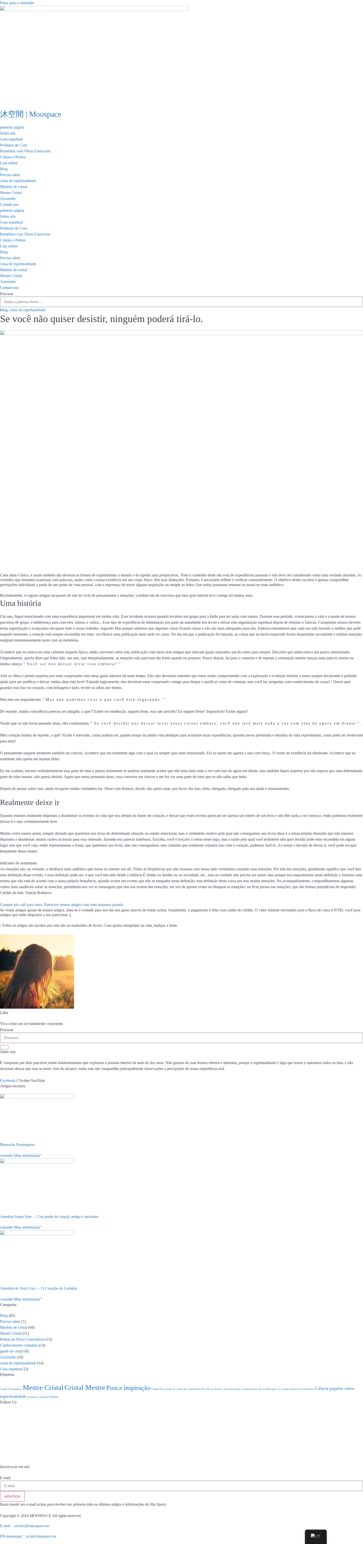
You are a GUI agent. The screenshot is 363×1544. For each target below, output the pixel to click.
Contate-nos (9, 204)
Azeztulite (8, 198)
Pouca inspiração (128, 1387)
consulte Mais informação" (21, 1155)
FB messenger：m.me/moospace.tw (28, 1536)
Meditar (54, 1397)
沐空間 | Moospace (30, 114)
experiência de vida (199, 1389)
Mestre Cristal (11, 192)
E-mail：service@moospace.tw (24, 1526)
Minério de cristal (13, 187)
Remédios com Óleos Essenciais (25, 151)
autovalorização (232, 1389)
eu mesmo (216, 1389)
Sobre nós (8, 133)
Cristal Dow (158, 1389)
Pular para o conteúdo (17, 3)
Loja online (9, 163)
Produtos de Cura (13, 145)
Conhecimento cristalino (19, 1345)
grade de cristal (11, 1351)
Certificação (269, 1389)
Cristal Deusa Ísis (252, 1389)
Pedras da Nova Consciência (22, 1339)
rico (279, 1389)
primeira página (12, 127)
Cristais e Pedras (13, 157)
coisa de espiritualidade (18, 181)
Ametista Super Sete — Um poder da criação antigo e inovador (49, 1216)
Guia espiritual (11, 139)
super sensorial (291, 1389)
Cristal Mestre (84, 1387)
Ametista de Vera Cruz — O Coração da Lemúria (38, 1288)
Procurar (6, 294)
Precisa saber (10, 175)
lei (185, 1389)
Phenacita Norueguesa (17, 1144)
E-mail (5, 1478)
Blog (4, 169)
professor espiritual (38, 1397)
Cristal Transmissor (11, 1389)
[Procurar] (4, 1047)
